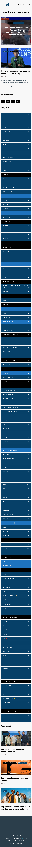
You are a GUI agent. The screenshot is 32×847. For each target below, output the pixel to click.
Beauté (16, 127)
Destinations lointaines (16, 187)
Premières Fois (16, 557)
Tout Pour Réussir (16, 690)
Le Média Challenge (16, 394)
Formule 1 (16, 273)
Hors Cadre (16, 304)
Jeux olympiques (16, 330)
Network (16, 505)
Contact (14, 840)
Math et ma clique (16, 480)
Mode (16, 488)
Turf (16, 694)
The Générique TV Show (16, 681)
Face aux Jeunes (16, 247)
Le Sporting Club (16, 416)
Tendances (16, 672)
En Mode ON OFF (16, 213)
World (16, 719)
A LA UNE (11, 23)
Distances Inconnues (16, 191)
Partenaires (16, 535)
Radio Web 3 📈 (16, 565)
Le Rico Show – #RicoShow (16, 411)
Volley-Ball (16, 707)
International (16, 317)
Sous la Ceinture (16, 647)
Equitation (16, 225)
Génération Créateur (16, 281)
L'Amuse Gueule (16, 338)
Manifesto (16, 475)
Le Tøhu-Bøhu (16, 420)
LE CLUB (16, 381)
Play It (16, 544)
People (16, 540)
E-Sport (16, 200)
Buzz (16, 148)
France (15, 23)
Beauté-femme (16, 131)
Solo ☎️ (16, 638)
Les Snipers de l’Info (16, 458)
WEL (16, 715)
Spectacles (16, 651)
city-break (16, 170)
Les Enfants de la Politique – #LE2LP (16, 445)
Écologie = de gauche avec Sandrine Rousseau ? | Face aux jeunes (15, 72)
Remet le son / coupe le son (16, 578)
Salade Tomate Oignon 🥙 (16, 595)
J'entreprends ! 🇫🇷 (16, 321)
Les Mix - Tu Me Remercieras (16, 450)
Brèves (16, 144)
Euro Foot (16, 234)
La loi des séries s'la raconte (16, 368)
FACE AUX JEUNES (14, 51)
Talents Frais (16, 668)
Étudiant (16, 230)
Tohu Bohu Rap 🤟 (16, 685)
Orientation (16, 527)
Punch (16, 561)
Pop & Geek (16, 553)
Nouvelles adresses (16, 514)
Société (16, 621)
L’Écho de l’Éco (16, 343)
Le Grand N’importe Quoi (16, 390)
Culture (16, 183)
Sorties (16, 642)
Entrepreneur (16, 217)
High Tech (16, 291)
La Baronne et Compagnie (16, 347)
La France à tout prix (16, 360)
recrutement (16, 570)
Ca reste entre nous (16, 157)
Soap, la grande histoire (16, 617)
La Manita (16, 373)
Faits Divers (16, 251)
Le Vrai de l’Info (16, 424)
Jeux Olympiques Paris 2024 (16, 334)
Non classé (16, 510)
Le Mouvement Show (16, 398)
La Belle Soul (16, 351)
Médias (16, 484)
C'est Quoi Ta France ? (16, 153)
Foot (16, 268)
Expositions (16, 238)
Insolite (16, 313)
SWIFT (16, 664)
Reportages (16, 582)
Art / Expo (16, 118)
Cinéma (16, 166)
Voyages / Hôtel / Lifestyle (16, 711)
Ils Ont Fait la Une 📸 (16, 308)
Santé (16, 600)
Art (16, 114)
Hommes (16, 300)
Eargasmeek (16, 204)
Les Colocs (16, 441)
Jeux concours (16, 326)
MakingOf (16, 471)
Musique (16, 501)
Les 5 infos (16, 428)
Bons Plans (16, 140)
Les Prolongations (16, 454)
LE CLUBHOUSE (16, 386)
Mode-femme (16, 493)
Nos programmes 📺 (18, 838)
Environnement (16, 221)
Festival (16, 260)
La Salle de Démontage (16, 377)
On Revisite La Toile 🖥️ (16, 523)
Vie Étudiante (16, 702)
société (16, 625)
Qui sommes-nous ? (7, 838)
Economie (16, 208)
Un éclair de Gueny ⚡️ (16, 698)
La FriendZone (16, 364)
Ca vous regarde (16, 161)
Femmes (16, 255)
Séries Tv (16, 608)
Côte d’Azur (16, 178)
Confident (16, 174)
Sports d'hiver (16, 660)
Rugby (16, 591)
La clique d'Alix (16, 356)
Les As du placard (16, 437)
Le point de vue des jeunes (16, 407)
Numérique (16, 518)
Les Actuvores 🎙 (16, 433)
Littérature (16, 467)
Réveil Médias (16, 587)
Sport (16, 655)
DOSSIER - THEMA (13, 762)
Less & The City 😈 (16, 463)
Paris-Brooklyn (16, 531)
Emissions (6, 51)
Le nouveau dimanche (16, 403)
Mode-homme (16, 497)
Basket (16, 123)
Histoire (16, 296)
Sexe (16, 613)
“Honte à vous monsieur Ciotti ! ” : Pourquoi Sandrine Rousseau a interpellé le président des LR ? (16, 31)
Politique (21, 23)
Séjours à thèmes (16, 604)
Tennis (16, 677)
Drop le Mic (16, 195)
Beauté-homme (16, 136)
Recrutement (21, 840)
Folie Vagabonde (16, 264)
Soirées (16, 634)
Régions (16, 574)
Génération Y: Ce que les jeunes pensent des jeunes (16, 286)
